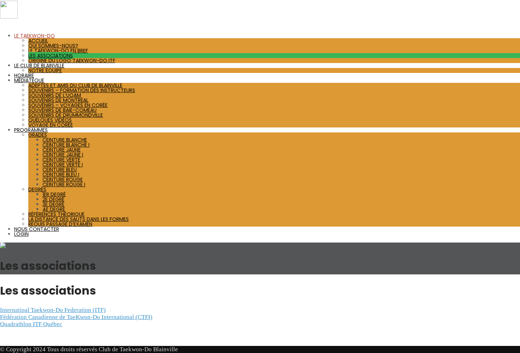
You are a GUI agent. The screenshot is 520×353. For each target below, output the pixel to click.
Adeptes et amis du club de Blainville (75, 85)
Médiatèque (29, 80)
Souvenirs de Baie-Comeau (62, 110)
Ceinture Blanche (64, 139)
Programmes (31, 129)
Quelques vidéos (50, 120)
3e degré (53, 204)
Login (21, 234)
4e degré (53, 209)
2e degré (53, 199)
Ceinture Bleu (59, 169)
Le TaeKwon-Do (34, 35)
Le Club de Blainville (39, 65)
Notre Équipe (45, 70)
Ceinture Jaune (61, 149)
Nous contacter (36, 229)
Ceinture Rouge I (63, 184)
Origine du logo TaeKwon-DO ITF (71, 60)
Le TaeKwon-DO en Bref (58, 50)
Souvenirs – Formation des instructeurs (81, 90)
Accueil (38, 40)
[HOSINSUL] (9, 16)
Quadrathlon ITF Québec (31, 324)
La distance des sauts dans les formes (78, 219)
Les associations (50, 55)
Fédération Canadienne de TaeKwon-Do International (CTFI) (76, 317)
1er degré (54, 194)
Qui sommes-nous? (53, 45)
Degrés (37, 189)
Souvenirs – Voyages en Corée (68, 105)
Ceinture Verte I (62, 164)
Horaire (24, 75)
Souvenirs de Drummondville (65, 115)
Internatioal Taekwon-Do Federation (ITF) (53, 310)
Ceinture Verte (61, 159)
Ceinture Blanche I (65, 144)
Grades (37, 134)
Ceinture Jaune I (62, 154)
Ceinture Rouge (62, 179)
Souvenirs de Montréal (58, 100)
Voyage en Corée (50, 125)
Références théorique (56, 214)
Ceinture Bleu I (60, 174)
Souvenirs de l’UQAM (54, 95)
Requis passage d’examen (60, 224)
